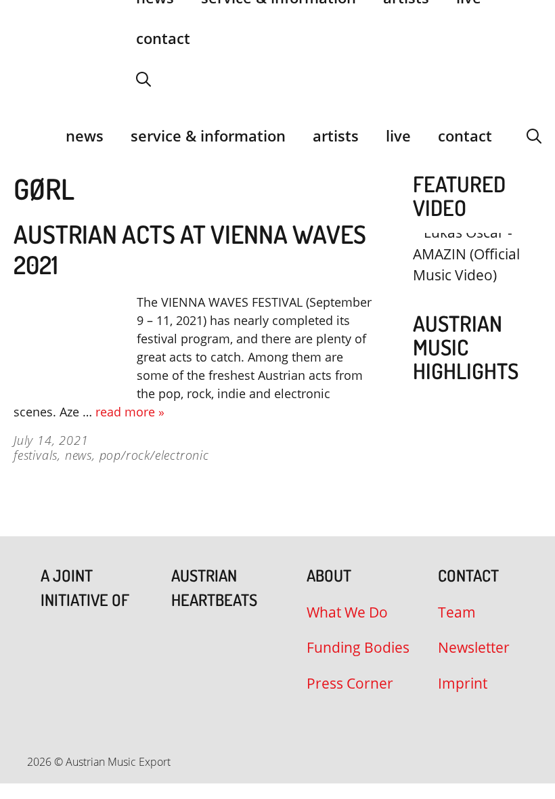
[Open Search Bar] (143, 78)
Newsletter (474, 647)
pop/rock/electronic (154, 455)
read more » (129, 412)
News (85, 135)
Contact (163, 38)
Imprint (462, 683)
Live (398, 135)
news (78, 455)
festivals (36, 455)
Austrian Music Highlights (465, 347)
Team (457, 612)
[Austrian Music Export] (22, 135)
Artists (336, 135)
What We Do (347, 612)
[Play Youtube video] (470, 265)
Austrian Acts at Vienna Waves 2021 (190, 249)
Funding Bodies (358, 647)
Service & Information (208, 135)
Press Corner (350, 683)
